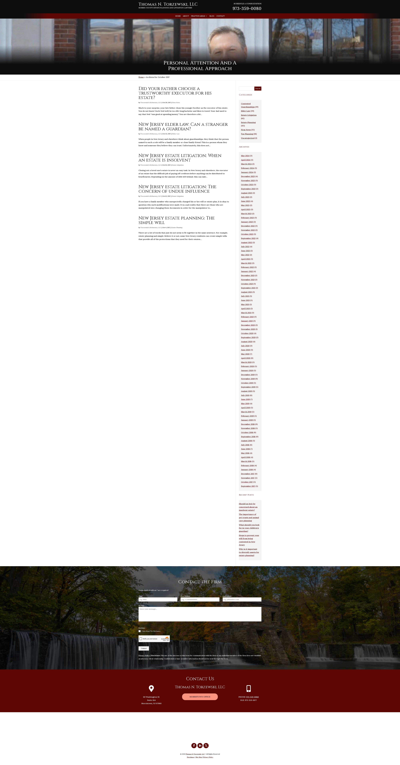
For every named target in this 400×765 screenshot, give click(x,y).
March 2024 (246, 164)
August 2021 (246, 292)
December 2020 (248, 325)
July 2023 (245, 197)
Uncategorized (248, 138)
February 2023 (247, 217)
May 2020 (245, 354)
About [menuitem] (186, 16)
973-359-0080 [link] (247, 8)
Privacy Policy (144, 655)
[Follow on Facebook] (194, 745)
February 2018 (247, 465)
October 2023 (247, 184)
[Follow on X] (206, 745)
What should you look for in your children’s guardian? (249, 528)
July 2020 (245, 346)
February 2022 (247, 267)
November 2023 (248, 180)
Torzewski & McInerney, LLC (151, 102)
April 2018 (245, 457)
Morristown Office (200, 697)
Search (257, 88)
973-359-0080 (252, 697)
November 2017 (247, 478)
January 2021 (247, 321)
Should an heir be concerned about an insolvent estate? (248, 507)
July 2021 (245, 296)
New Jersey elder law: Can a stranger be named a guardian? (183, 126)
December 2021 (247, 275)
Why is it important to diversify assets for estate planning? (249, 552)
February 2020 (247, 366)
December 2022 (248, 226)
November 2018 (248, 428)
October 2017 (247, 482)
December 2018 (248, 424)
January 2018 (247, 469)
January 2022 (247, 271)
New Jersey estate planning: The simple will (177, 220)
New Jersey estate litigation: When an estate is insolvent (180, 158)
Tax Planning (247, 134)
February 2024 (247, 168)
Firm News (176, 102)
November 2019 (248, 378)
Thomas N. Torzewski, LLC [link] (195, 754)
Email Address (227, 596)
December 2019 (248, 374)
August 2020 (246, 341)
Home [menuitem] (178, 16)
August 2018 (246, 440)
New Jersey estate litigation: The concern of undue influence (177, 189)
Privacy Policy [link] (208, 757)
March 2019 (246, 412)
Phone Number (185, 596)
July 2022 (245, 246)
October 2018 (247, 432)
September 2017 (248, 486)
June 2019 (245, 399)
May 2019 (245, 403)
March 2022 (246, 263)
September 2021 (248, 288)
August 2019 (246, 391)
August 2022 (246, 242)
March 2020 (246, 362)
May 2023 (245, 205)
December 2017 (247, 474)
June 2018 (245, 449)
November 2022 (248, 230)
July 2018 (245, 445)
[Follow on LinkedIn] (200, 745)
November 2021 (248, 279)
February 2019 (247, 416)
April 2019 (245, 407)
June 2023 (245, 201)
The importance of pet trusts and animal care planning (249, 517)
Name (141, 596)
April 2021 (245, 308)
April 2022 (245, 259)
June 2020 (245, 350)
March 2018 (246, 461)
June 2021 (245, 300)
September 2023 (248, 189)
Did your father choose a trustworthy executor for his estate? (175, 93)
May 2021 (245, 304)
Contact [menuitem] (220, 16)
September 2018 (248, 436)
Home (141, 77)
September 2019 (248, 387)
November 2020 (248, 329)
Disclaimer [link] (190, 757)
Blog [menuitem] (211, 16)
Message (141, 605)
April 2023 (245, 209)
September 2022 (248, 238)
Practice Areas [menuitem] (198, 16)
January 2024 (247, 172)
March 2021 (246, 312)
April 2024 (245, 160)
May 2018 (245, 453)
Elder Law (175, 134)
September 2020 (248, 337)
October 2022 (247, 234)
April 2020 (245, 358)
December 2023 (248, 176)
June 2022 (245, 251)
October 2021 (247, 284)
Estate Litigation (178, 165)
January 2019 (247, 420)
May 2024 (245, 155)
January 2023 (247, 222)
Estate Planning (176, 227)
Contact (144, 648)
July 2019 (245, 395)
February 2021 (247, 317)
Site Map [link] (199, 757)
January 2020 (247, 370)
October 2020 (247, 333)
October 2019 (247, 383)
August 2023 (246, 193)
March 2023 (246, 213)
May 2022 (245, 255)
